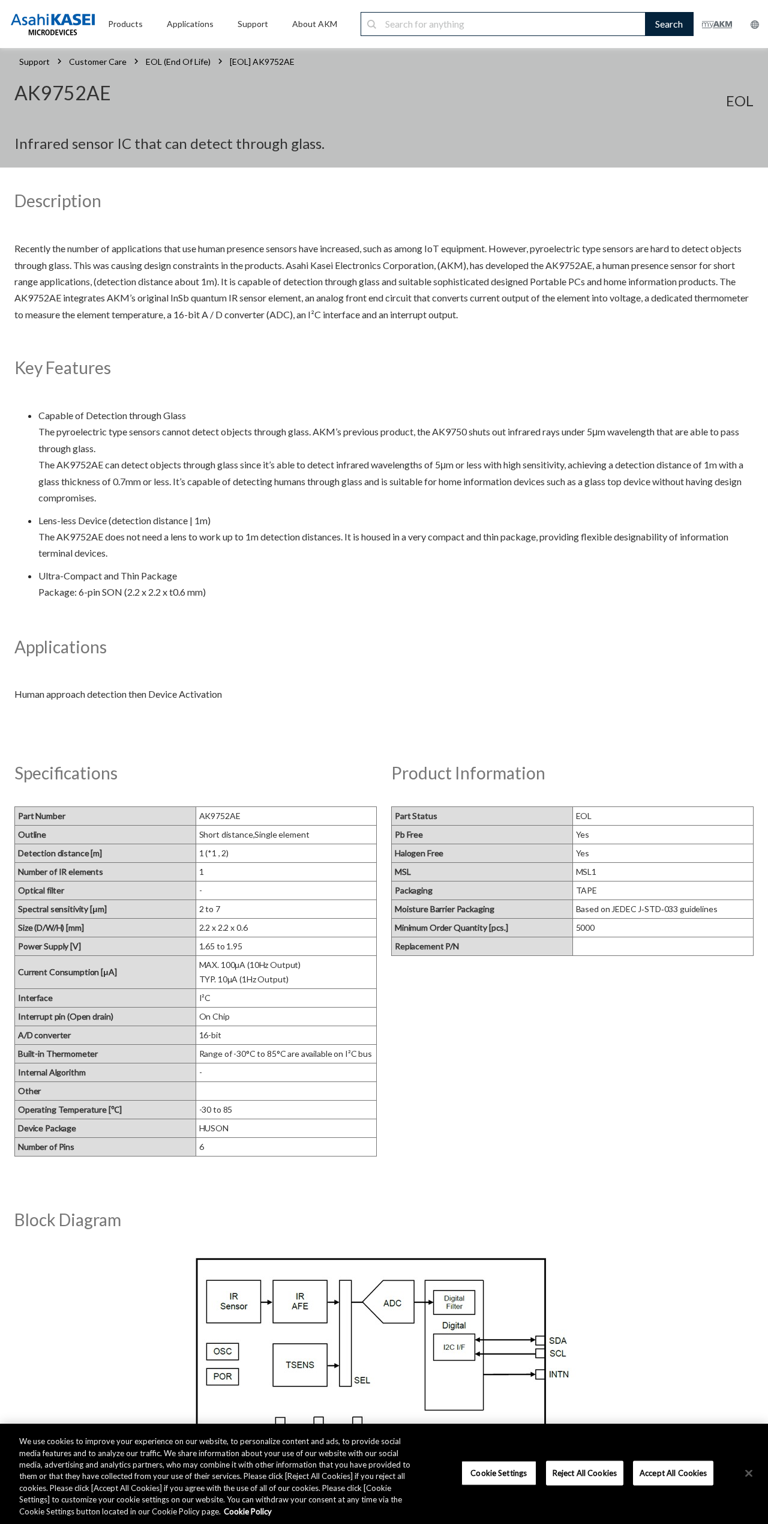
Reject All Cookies (585, 1472)
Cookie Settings (498, 1472)
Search (669, 23)
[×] (749, 1473)
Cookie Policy (248, 1511)
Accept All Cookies (673, 1472)
